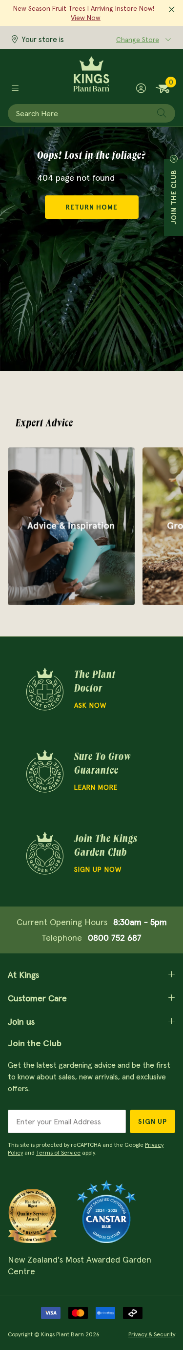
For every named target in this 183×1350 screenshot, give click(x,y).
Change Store (137, 39)
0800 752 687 (115, 937)
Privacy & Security (151, 1334)
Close (174, 159)
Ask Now (90, 705)
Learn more (96, 787)
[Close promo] (172, 10)
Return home (91, 207)
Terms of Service (58, 1152)
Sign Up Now (98, 869)
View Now (86, 17)
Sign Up (152, 1121)
